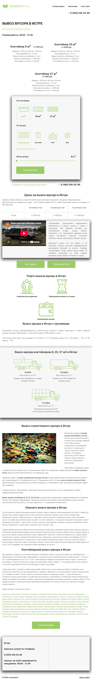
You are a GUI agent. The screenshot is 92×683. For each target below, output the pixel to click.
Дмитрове (41, 602)
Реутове (79, 606)
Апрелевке (72, 604)
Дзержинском (24, 602)
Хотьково (24, 611)
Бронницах (6, 602)
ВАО (65, 609)
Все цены (30, 264)
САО (56, 609)
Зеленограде (16, 594)
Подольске (34, 594)
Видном (86, 602)
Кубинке (62, 597)
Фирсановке (7, 614)
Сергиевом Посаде (81, 597)
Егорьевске (42, 597)
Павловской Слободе (35, 606)
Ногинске (71, 594)
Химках (56, 602)
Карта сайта (85, 6)
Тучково (33, 602)
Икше (14, 606)
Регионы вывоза (58, 6)
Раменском (80, 594)
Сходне (79, 602)
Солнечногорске (31, 599)
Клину (35, 597)
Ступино (86, 599)
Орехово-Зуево (49, 606)
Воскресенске (53, 597)
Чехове (21, 597)
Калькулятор (61, 264)
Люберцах (43, 594)
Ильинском (62, 611)
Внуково (36, 614)
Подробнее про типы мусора (25, 149)
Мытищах (63, 594)
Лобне (79, 599)
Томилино (75, 609)
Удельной (59, 606)
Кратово (5, 611)
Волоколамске (69, 606)
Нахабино (47, 604)
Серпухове (55, 599)
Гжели (85, 606)
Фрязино (14, 602)
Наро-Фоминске (44, 599)
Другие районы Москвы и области (16, 29)
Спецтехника (73, 6)
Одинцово (25, 594)
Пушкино (70, 597)
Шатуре (83, 609)
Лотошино (16, 614)
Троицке (64, 604)
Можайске (56, 604)
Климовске (6, 606)
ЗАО (69, 609)
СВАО (52, 609)
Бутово (78, 614)
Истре (15, 597)
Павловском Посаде (68, 599)
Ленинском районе (50, 611)
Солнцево (30, 609)
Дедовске (27, 604)
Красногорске (53, 594)
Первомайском (61, 614)
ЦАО (22, 599)
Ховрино (79, 611)
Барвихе (38, 609)
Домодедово (7, 597)
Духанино (45, 609)
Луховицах (33, 611)
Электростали (7, 604)
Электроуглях (14, 611)
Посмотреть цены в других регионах (29, 184)
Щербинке (81, 604)
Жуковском (18, 604)
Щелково (49, 602)
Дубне (52, 614)
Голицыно (16, 599)
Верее (40, 611)
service (20, 6)
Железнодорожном (18, 609)
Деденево (72, 611)
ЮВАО (61, 609)
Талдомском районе (68, 602)
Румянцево (13, 616)
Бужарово (71, 614)
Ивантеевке (21, 606)
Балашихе (6, 594)
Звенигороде (7, 599)
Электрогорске (27, 614)
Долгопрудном (37, 604)
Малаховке (44, 614)
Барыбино (6, 609)
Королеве (28, 597)
